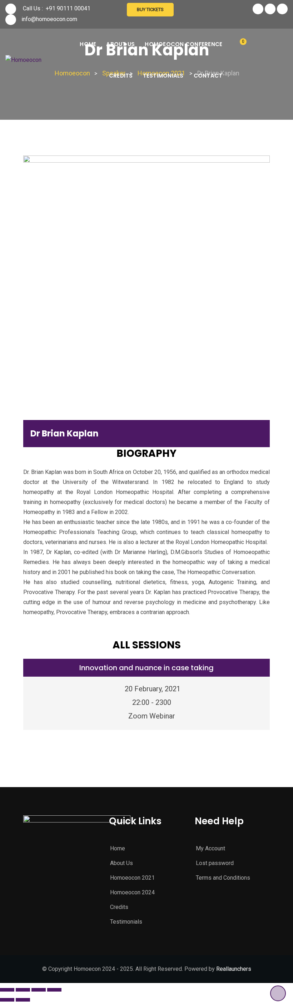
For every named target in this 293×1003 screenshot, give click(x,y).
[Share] (23, 990)
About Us (120, 44)
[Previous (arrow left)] (7, 1000)
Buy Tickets (150, 9)
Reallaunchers (233, 968)
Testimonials (163, 75)
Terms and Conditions (223, 877)
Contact (208, 75)
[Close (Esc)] (7, 990)
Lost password (215, 863)
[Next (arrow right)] (23, 1000)
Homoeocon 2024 (132, 892)
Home (88, 44)
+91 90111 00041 (68, 8)
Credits (121, 75)
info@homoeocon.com (49, 19)
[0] (237, 45)
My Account (210, 848)
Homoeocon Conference (183, 44)
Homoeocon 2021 (132, 877)
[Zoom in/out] (54, 990)
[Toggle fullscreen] (38, 990)
